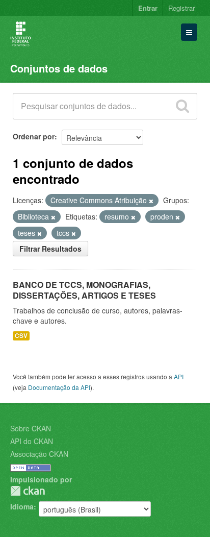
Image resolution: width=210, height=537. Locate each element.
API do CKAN (31, 441)
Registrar (181, 8)
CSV (21, 335)
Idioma (22, 506)
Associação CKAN (39, 454)
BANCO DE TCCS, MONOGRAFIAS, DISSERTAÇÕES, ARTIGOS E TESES (84, 290)
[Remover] (151, 201)
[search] (182, 106)
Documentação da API (59, 387)
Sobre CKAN (30, 428)
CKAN (27, 490)
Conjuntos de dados (59, 68)
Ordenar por (34, 136)
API (178, 376)
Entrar (148, 8)
